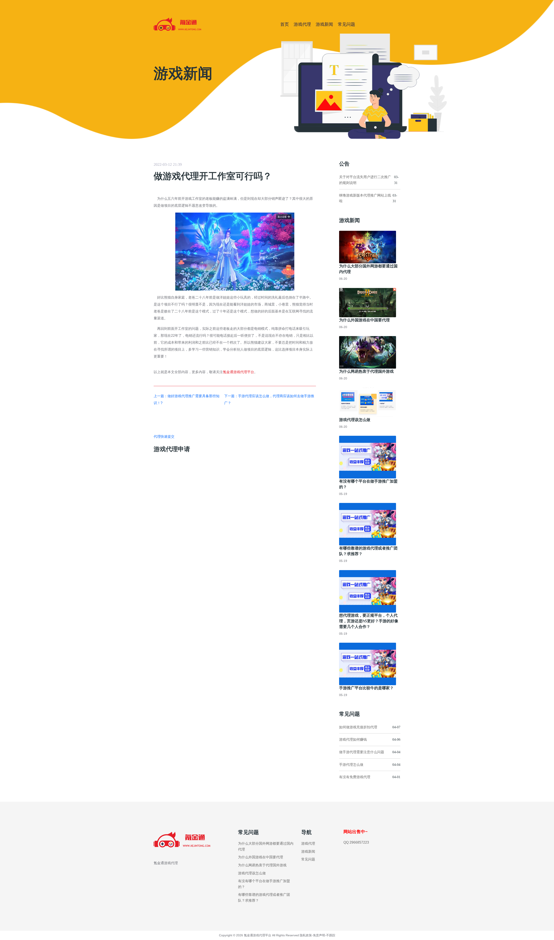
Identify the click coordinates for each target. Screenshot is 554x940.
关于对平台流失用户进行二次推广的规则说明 (365, 180)
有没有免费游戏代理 (354, 777)
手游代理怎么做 (351, 764)
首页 (284, 24)
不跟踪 (330, 935)
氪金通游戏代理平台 (238, 372)
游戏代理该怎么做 (354, 419)
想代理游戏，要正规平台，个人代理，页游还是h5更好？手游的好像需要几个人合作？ (368, 621)
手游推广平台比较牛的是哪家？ (366, 687)
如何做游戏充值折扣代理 (358, 727)
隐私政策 (306, 935)
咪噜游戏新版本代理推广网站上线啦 (365, 198)
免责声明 (319, 935)
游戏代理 (302, 24)
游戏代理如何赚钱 (353, 739)
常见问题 (346, 24)
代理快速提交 (164, 436)
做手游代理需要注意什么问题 (361, 752)
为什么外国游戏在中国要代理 (364, 319)
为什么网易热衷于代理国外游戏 (366, 371)
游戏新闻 (324, 24)
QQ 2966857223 (356, 842)
